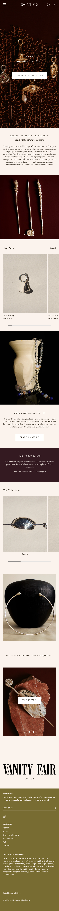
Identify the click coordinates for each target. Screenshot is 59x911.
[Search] (48, 5)
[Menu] (4, 5)
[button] (24, 235)
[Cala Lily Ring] (25, 283)
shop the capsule (29, 437)
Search (6, 828)
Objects (25, 554)
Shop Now (8, 248)
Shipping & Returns (11, 835)
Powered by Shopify (23, 900)
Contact (6, 846)
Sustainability (9, 839)
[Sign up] (55, 808)
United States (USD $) (11, 893)
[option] (29, 64)
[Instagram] (4, 816)
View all (53, 248)
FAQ (4, 842)
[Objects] (25, 524)
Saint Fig (11, 900)
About (5, 831)
